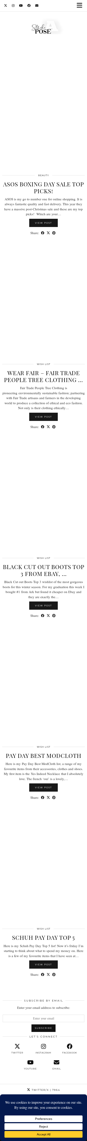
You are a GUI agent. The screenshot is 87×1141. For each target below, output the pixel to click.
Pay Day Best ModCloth (43, 755)
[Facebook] (29, 6)
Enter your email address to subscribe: (43, 1007)
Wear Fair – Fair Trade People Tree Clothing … (43, 376)
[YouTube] (21, 6)
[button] (81, 6)
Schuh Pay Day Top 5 (43, 937)
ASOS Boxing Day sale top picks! (43, 187)
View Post (43, 222)
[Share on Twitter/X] (48, 232)
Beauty (43, 175)
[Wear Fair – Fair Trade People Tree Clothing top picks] (43, 301)
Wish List (43, 364)
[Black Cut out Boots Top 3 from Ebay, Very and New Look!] (43, 495)
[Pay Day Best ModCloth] (43, 684)
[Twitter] (5, 6)
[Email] (37, 6)
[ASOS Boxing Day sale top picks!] (43, 112)
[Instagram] (13, 6)
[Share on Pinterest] (54, 232)
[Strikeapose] (43, 27)
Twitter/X (45, 1089)
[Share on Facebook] (43, 232)
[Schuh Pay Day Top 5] (43, 866)
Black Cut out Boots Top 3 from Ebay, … (43, 570)
